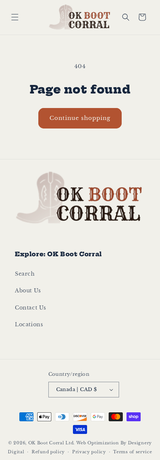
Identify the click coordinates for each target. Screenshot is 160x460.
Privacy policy (89, 451)
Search (25, 273)
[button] (15, 17)
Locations (29, 324)
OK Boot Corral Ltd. (51, 442)
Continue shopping (80, 117)
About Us (28, 290)
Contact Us (30, 307)
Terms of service (132, 451)
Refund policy (48, 451)
